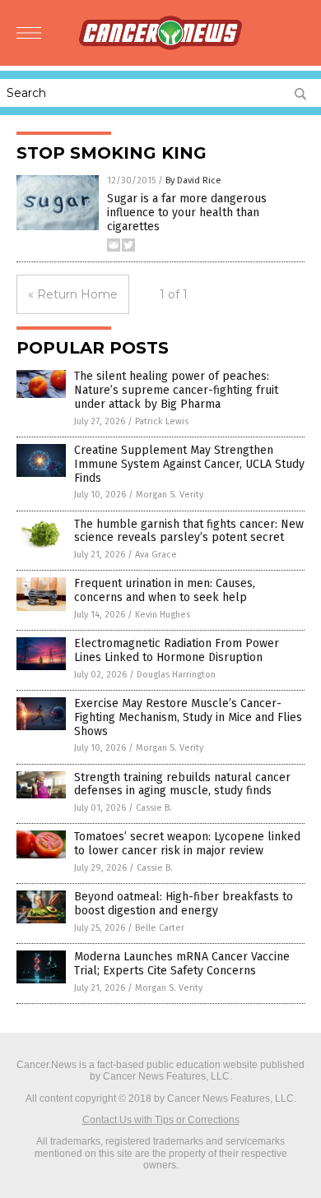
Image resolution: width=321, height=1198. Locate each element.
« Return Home (73, 294)
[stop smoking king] (160, 47)
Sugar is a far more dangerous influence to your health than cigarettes (187, 213)
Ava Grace (156, 554)
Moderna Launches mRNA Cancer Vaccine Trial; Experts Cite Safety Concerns (182, 964)
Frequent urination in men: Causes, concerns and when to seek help (164, 590)
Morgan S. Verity (169, 494)
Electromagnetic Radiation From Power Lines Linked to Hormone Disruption (176, 650)
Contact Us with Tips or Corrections (161, 1120)
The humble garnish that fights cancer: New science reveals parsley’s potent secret (189, 531)
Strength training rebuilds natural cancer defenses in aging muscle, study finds (182, 784)
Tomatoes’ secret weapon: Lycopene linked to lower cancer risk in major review (187, 844)
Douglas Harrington (176, 674)
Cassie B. (154, 808)
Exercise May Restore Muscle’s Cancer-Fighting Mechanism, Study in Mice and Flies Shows (188, 717)
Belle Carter (159, 928)
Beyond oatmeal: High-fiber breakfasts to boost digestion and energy (183, 904)
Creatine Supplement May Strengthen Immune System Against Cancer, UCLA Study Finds (189, 464)
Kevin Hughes (162, 614)
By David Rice (193, 180)
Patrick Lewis (161, 421)
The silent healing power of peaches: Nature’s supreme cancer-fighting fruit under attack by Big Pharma (176, 390)
